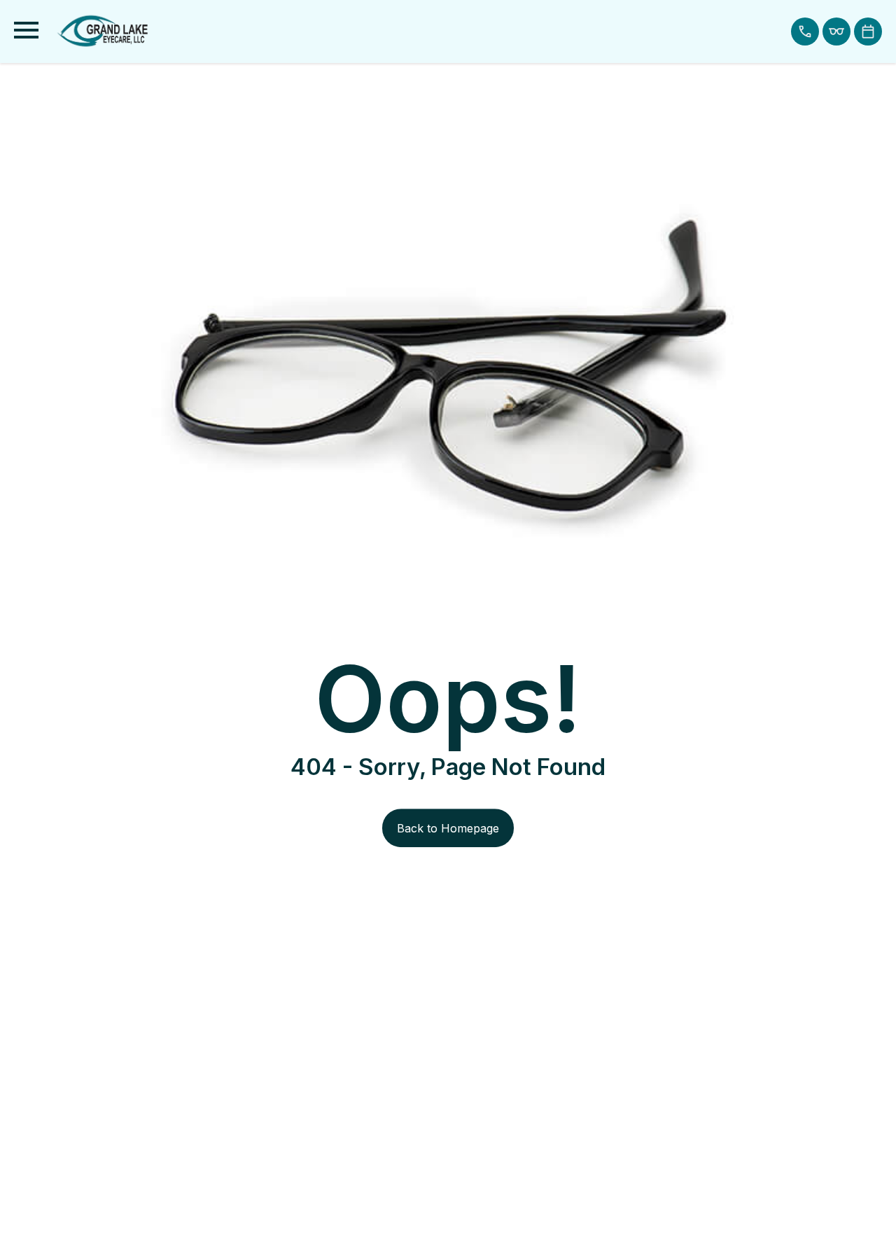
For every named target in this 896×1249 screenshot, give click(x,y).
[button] (805, 32)
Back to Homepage (448, 828)
